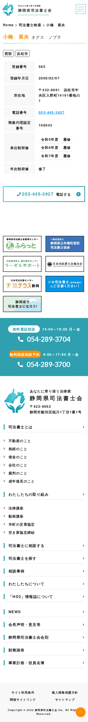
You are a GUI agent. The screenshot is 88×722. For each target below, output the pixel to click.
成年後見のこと (22, 481)
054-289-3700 (48, 364)
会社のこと (18, 464)
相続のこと (18, 448)
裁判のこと (18, 472)
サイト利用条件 (22, 692)
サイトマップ (65, 699)
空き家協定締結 (22, 532)
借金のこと (18, 456)
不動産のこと (20, 440)
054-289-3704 (48, 339)
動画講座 (16, 516)
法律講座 (16, 508)
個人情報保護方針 (65, 692)
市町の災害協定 (22, 524)
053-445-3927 (52, 112)
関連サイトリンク (23, 699)
